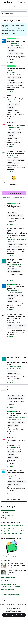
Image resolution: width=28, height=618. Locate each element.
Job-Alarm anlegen (15, 193)
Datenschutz (4, 604)
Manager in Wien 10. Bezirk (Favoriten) (11, 533)
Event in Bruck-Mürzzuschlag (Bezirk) (11, 586)
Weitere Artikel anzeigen (8, 577)
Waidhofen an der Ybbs (14, 244)
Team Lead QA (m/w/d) (15, 98)
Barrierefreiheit (12, 604)
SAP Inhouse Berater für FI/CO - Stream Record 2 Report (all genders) (16, 316)
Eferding (24, 244)
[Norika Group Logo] (14, 611)
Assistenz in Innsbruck (7, 589)
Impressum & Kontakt (17, 601)
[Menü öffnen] (2, 2)
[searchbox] (14, 13)
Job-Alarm (25, 7)
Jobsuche (4, 7)
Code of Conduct (22, 604)
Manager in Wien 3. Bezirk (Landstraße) (12, 528)
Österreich (11, 104)
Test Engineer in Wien (7, 515)
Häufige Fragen (6, 601)
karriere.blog (5, 560)
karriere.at (18, 581)
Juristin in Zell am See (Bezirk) (9, 592)
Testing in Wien (5, 518)
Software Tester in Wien (8, 510)
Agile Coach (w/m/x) (14, 206)
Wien (19, 20)
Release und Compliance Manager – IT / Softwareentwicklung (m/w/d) (16, 443)
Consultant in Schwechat (8, 584)
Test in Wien (4, 512)
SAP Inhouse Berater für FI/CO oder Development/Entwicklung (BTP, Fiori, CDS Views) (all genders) (17, 233)
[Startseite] (8, 2)
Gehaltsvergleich (11, 557)
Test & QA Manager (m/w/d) (17, 41)
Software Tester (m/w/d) (16, 126)
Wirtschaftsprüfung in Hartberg (10, 594)
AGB (25, 601)
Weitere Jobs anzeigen (14, 499)
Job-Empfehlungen (14, 7)
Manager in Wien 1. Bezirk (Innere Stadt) (12, 525)
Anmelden (22, 2)
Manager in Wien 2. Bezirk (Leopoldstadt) (12, 531)
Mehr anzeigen (10, 59)
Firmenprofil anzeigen (8, 33)
